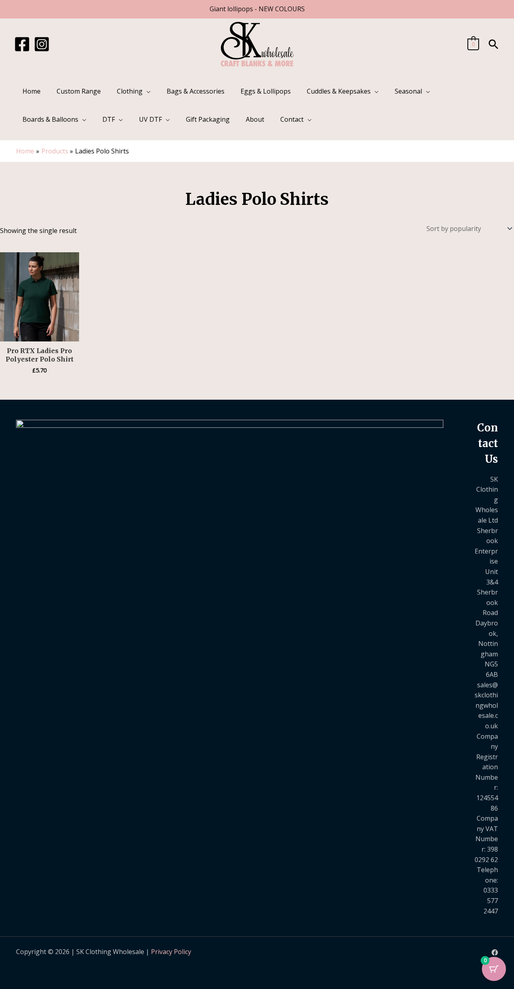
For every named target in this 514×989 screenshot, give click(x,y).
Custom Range (79, 91)
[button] (493, 44)
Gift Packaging (208, 119)
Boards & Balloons (50, 119)
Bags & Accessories (195, 91)
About (255, 119)
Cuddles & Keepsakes (339, 91)
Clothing (130, 91)
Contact (292, 119)
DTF (108, 119)
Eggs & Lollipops (266, 91)
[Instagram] (42, 44)
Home (31, 91)
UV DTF (150, 119)
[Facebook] (22, 44)
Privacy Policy (171, 951)
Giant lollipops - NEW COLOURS (257, 8)
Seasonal (408, 91)
